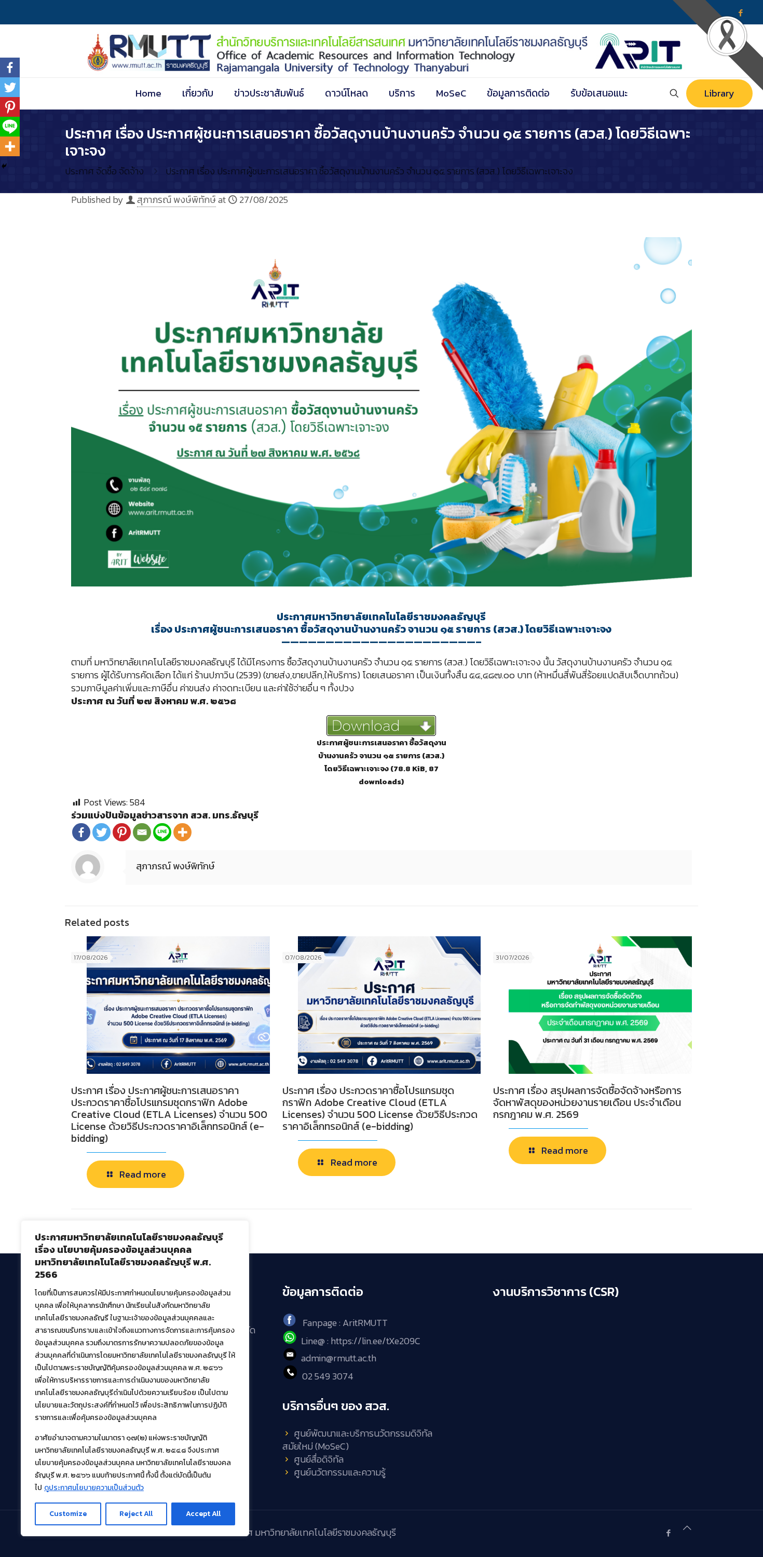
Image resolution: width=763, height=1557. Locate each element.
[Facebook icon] (668, 1533)
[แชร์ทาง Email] (142, 832)
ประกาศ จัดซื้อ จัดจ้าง (104, 171)
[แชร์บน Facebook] (81, 832)
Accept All (203, 1513)
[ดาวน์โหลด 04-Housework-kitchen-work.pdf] (381, 725)
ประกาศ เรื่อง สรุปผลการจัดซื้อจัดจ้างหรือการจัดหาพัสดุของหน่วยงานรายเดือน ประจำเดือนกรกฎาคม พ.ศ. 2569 (587, 1102)
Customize (68, 1513)
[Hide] (4, 166)
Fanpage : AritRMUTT (345, 1323)
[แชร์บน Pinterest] (122, 832)
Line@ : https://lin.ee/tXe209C (360, 1341)
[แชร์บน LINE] (162, 832)
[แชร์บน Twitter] (101, 832)
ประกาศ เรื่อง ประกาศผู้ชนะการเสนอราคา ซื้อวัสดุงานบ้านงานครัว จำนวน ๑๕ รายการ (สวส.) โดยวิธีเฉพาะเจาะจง (369, 171)
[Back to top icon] (687, 1527)
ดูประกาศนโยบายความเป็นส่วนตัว (94, 1487)
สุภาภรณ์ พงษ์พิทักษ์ (176, 200)
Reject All (136, 1513)
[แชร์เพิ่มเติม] (182, 832)
